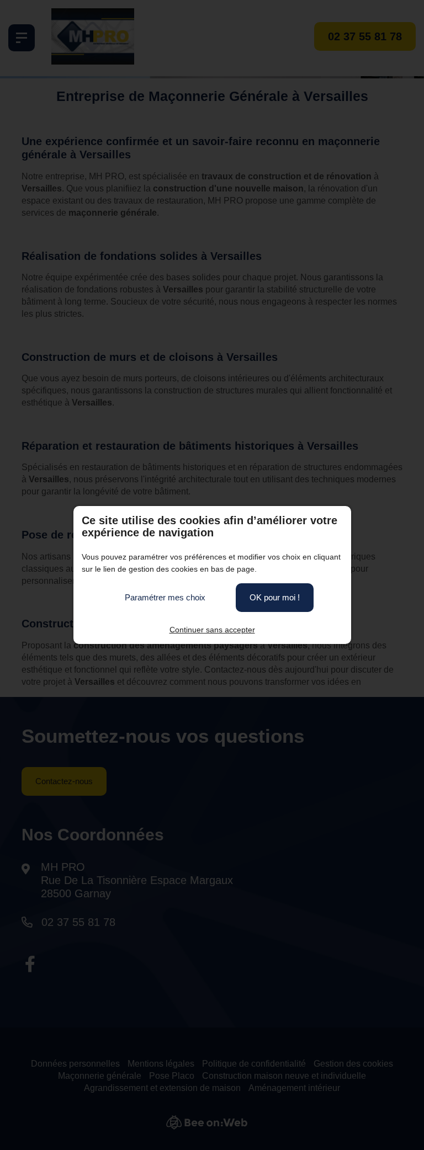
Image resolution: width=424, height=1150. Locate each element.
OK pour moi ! (275, 597)
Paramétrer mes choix (165, 597)
